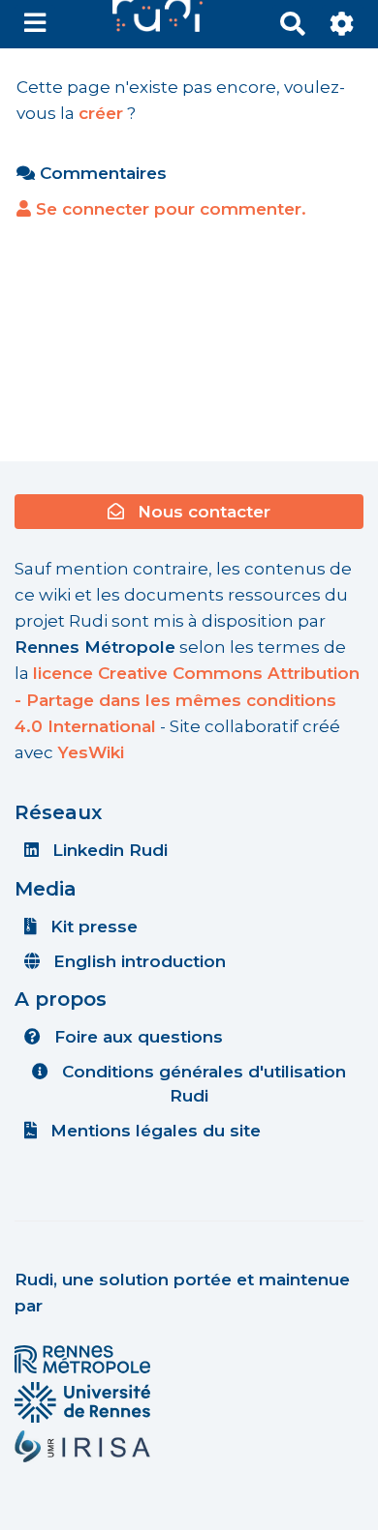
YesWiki (90, 752)
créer (101, 113)
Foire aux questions (136, 1036)
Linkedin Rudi (107, 850)
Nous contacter (201, 511)
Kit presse (92, 926)
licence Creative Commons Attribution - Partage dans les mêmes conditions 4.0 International (187, 699)
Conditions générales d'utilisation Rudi (201, 1083)
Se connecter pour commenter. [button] (168, 209)
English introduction (137, 961)
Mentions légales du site (153, 1130)
